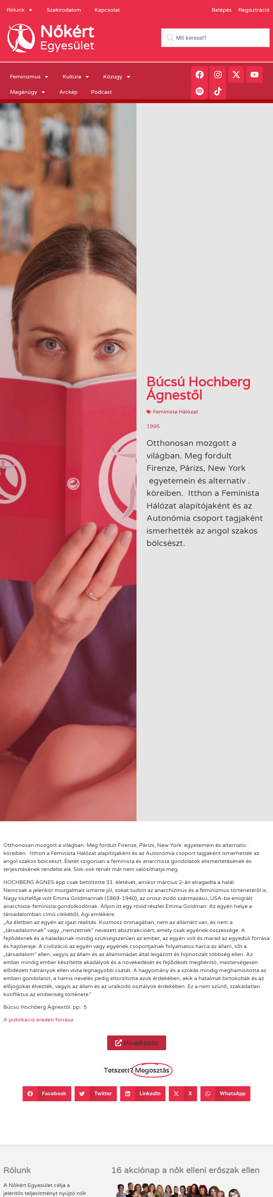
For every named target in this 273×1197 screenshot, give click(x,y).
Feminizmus (25, 76)
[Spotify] (199, 91)
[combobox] (215, 37)
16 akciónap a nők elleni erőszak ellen (185, 1170)
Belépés (222, 10)
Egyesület (67, 46)
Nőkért (67, 32)
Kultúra (72, 76)
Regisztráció (254, 10)
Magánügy (23, 92)
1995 (153, 426)
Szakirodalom (64, 10)
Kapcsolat (107, 10)
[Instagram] (217, 74)
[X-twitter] (236, 74)
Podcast (101, 92)
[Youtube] (254, 74)
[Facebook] (199, 74)
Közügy (113, 76)
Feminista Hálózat (175, 411)
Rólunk (16, 10)
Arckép (68, 92)
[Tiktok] (217, 91)
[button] (136, 1042)
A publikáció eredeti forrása (38, 1019)
